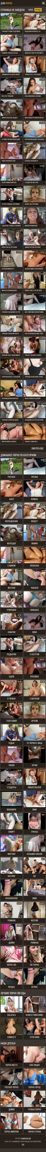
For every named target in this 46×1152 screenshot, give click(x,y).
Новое (30, 9)
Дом (6, 3)
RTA (23, 1144)
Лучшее (38, 9)
